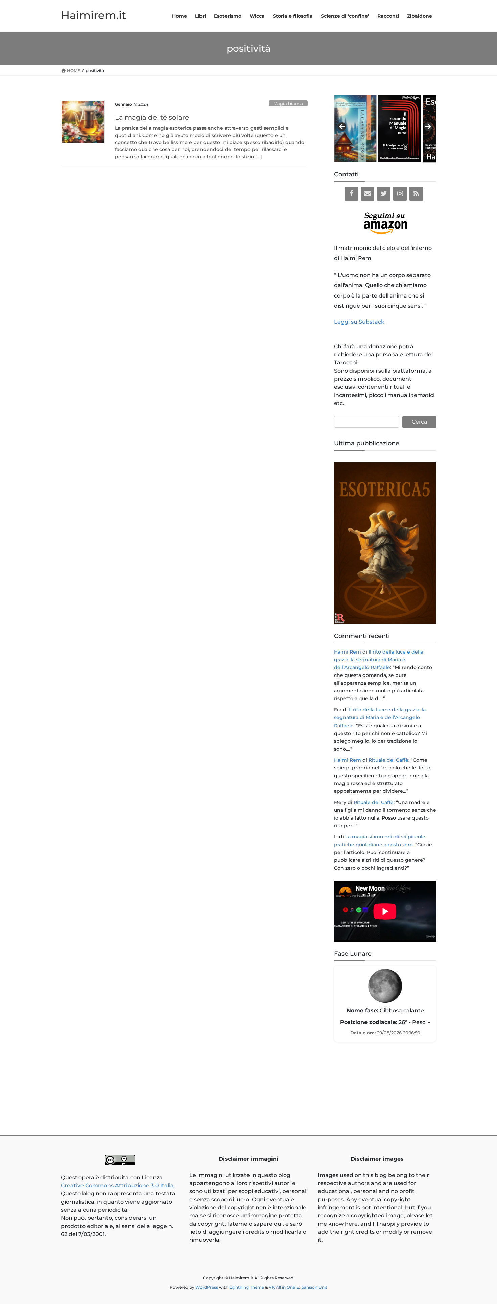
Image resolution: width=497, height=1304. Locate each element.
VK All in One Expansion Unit (298, 1287)
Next (428, 127)
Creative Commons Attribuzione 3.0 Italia (117, 1185)
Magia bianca (288, 103)
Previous (342, 127)
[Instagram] (400, 194)
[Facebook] (351, 194)
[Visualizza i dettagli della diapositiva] (355, 128)
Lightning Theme (246, 1287)
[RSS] (416, 194)
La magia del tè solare (152, 117)
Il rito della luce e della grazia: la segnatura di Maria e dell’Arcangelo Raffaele (378, 659)
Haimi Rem (347, 652)
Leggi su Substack (359, 321)
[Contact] (367, 194)
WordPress (206, 1287)
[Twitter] (383, 194)
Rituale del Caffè (388, 760)
